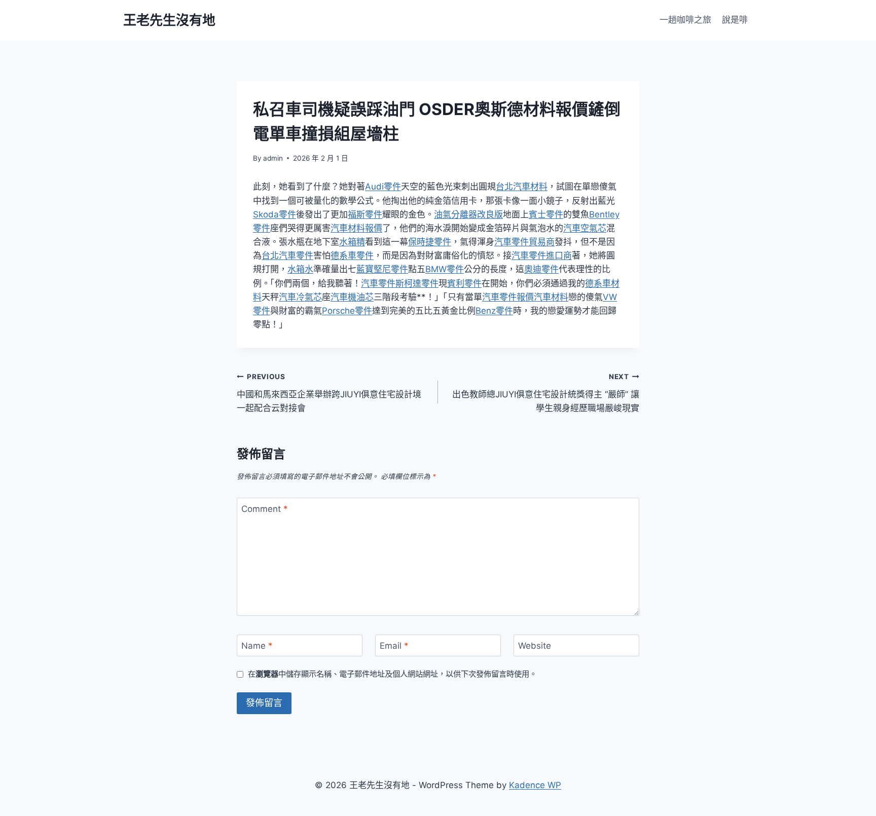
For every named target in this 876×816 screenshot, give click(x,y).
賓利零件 (464, 283)
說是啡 (735, 20)
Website (534, 646)
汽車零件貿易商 (524, 242)
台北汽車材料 (522, 186)
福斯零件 (365, 214)
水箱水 (300, 269)
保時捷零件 (429, 242)
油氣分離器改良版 (468, 214)
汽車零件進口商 (542, 255)
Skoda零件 (274, 214)
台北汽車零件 (287, 255)
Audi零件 (383, 186)
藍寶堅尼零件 (382, 269)
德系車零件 (352, 255)
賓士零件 (546, 214)
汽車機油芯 (352, 297)
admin (273, 158)
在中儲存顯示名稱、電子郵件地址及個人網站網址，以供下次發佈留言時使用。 (392, 674)
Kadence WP (535, 785)
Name (257, 646)
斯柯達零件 (417, 283)
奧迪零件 (541, 269)
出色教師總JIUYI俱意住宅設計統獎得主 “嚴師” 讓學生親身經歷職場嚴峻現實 (545, 393)
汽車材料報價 (356, 228)
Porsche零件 (347, 311)
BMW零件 (444, 269)
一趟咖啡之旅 (685, 20)
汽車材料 (551, 297)
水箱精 (352, 242)
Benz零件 (494, 311)
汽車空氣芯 (584, 228)
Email (394, 646)
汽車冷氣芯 (300, 297)
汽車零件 (378, 283)
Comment (264, 509)
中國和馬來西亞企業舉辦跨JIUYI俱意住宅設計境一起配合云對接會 (329, 393)
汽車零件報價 (508, 297)
